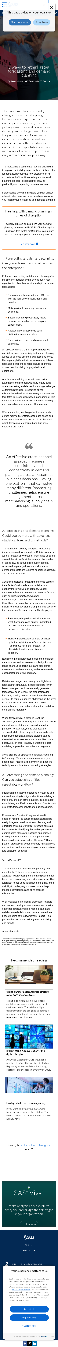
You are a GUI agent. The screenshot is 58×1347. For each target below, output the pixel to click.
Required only (29, 1317)
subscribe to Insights (35, 1145)
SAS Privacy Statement (21, 1289)
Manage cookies (29, 1325)
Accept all (29, 1309)
